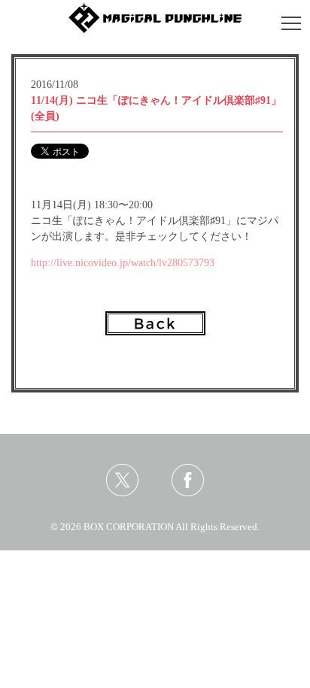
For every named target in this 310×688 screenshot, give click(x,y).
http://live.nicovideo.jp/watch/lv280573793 (122, 262)
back (155, 323)
